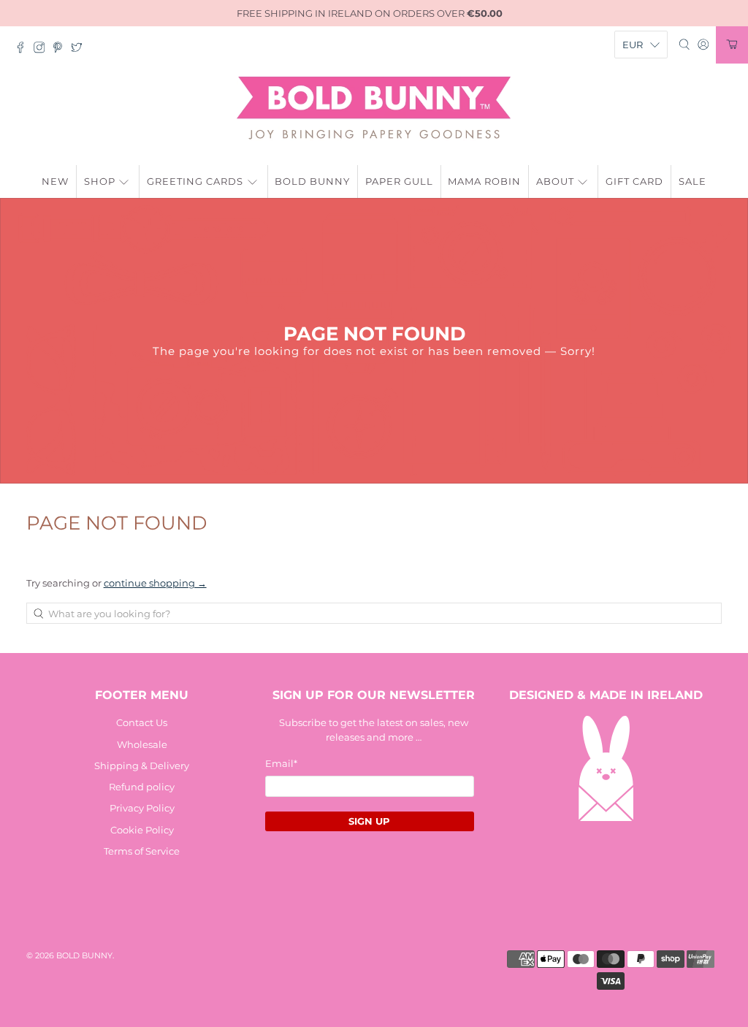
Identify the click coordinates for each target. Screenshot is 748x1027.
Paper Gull (399, 181)
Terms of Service (142, 851)
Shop (99, 181)
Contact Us (141, 722)
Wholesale (142, 744)
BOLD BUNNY (84, 956)
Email (281, 763)
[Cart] (732, 45)
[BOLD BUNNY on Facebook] (24, 49)
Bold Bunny (312, 181)
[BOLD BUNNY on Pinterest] (61, 49)
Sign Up (369, 821)
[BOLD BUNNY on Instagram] (43, 49)
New (55, 181)
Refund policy (142, 787)
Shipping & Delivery (141, 765)
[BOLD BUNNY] (374, 108)
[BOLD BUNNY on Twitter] (80, 49)
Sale (692, 181)
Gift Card (634, 181)
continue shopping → (155, 583)
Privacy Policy (142, 808)
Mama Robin (484, 181)
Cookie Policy (142, 830)
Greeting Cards (195, 181)
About (555, 181)
